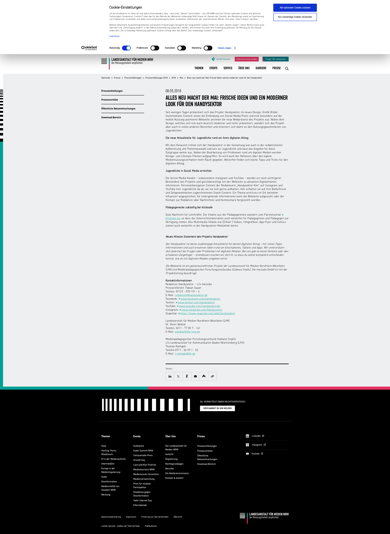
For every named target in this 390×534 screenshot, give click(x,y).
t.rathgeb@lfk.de (185, 353)
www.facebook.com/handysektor (200, 299)
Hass (103, 445)
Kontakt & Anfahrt (174, 478)
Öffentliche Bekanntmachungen (118, 108)
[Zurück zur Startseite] (127, 64)
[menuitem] (198, 70)
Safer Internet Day (142, 500)
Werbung (105, 494)
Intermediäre (107, 463)
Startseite (105, 77)
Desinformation (109, 481)
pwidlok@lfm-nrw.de (187, 332)
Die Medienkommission (177, 473)
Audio (104, 476)
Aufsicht (169, 454)
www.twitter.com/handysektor (196, 302)
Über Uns (170, 436)
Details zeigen (224, 48)
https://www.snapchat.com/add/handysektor (207, 313)
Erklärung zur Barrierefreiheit (154, 516)
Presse (117, 77)
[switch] (155, 48)
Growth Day (139, 460)
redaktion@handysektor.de (191, 295)
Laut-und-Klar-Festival (144, 464)
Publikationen (151, 526)
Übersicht (178, 516)
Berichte (169, 468)
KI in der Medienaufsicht (113, 459)
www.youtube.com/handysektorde (199, 306)
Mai (181, 77)
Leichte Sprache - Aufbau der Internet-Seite (120, 526)
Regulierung (171, 459)
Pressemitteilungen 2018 (156, 77)
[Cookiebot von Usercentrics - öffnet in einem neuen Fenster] (89, 48)
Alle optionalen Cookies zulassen (295, 7)
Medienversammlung (143, 478)
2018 (174, 77)
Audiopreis (138, 445)
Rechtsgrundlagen (174, 463)
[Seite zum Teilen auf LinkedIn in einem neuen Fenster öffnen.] (170, 376)
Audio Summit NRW (143, 450)
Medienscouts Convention (146, 474)
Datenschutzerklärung (111, 516)
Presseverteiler (109, 99)
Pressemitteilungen (133, 77)
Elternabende (140, 505)
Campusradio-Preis (142, 455)
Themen (105, 436)
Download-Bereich (111, 117)
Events (136, 436)
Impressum (114, 36)
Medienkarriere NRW (143, 469)
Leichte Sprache (223, 59)
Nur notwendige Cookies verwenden (295, 17)
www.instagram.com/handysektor (202, 310)
